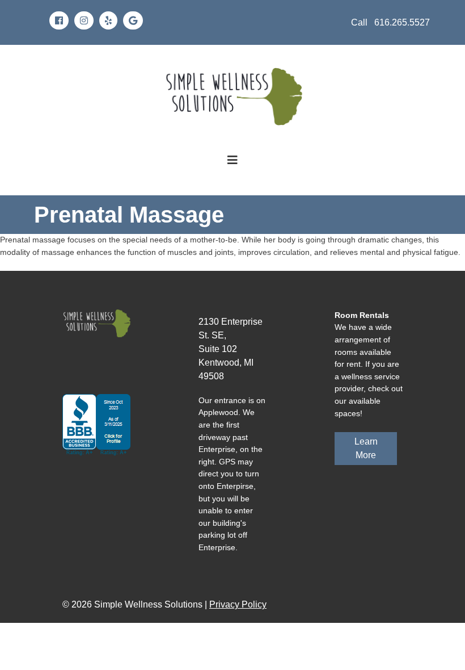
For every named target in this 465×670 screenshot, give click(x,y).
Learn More (366, 448)
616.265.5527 (402, 22)
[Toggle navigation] (232, 160)
